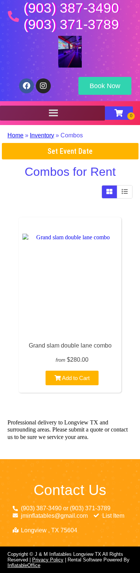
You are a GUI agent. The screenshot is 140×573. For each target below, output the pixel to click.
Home (15, 135)
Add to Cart (75, 378)
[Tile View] (109, 192)
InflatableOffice (23, 565)
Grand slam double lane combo (70, 345)
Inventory (42, 135)
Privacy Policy (47, 560)
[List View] (124, 192)
